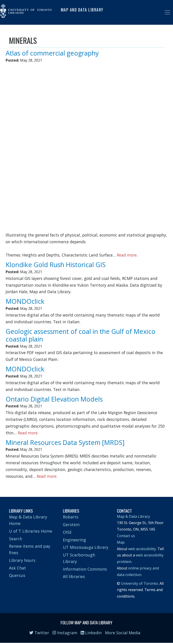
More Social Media (122, 632)
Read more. (127, 255)
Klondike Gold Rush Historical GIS (56, 264)
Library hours (22, 560)
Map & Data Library (133, 516)
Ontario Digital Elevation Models (54, 399)
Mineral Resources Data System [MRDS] (65, 442)
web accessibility (142, 548)
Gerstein (71, 524)
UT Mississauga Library (85, 547)
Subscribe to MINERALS (11, 484)
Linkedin (93, 632)
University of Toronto (139, 583)
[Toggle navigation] (167, 12)
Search (15, 538)
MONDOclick (25, 301)
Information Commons (85, 569)
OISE (67, 532)
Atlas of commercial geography (52, 53)
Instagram (66, 632)
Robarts (70, 517)
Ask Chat (17, 568)
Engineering (74, 540)
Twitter (41, 632)
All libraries (74, 576)
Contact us (126, 535)
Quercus (17, 575)
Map (121, 542)
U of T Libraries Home (30, 531)
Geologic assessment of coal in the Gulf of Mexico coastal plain (80, 335)
